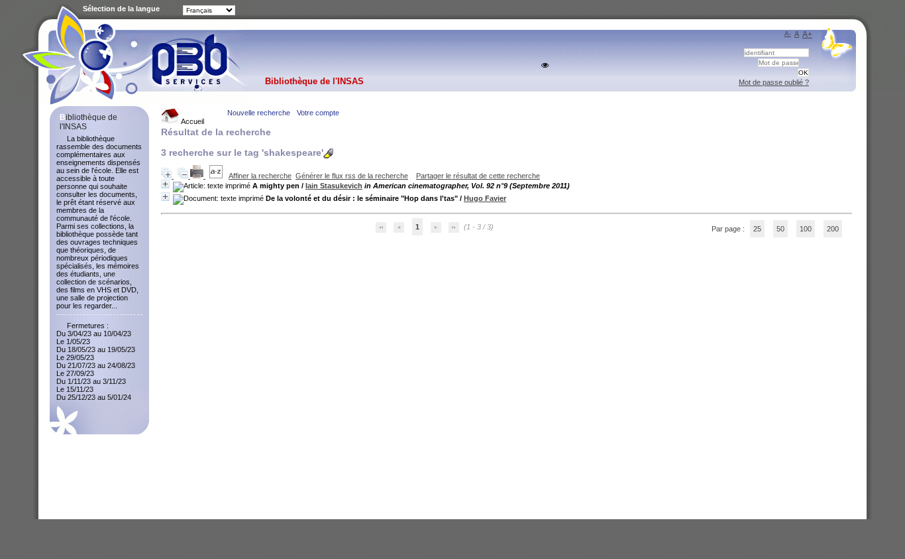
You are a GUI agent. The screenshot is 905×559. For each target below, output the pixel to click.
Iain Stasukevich (333, 186)
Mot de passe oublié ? (774, 82)
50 (780, 229)
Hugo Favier (485, 198)
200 (833, 229)
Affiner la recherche (260, 176)
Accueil (192, 121)
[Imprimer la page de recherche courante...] (197, 176)
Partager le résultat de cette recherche (478, 176)
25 (757, 229)
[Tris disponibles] (217, 176)
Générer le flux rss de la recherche (351, 176)
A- (787, 33)
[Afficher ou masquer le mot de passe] (545, 65)
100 (806, 229)
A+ (807, 34)
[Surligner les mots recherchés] (328, 153)
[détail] (165, 184)
